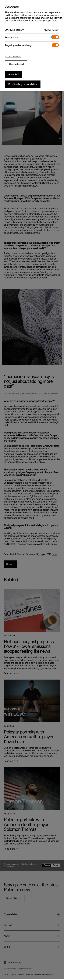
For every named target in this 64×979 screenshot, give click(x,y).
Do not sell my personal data (22, 84)
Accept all (13, 74)
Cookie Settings (13, 56)
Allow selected (16, 64)
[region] (32, 45)
